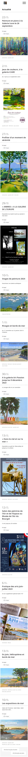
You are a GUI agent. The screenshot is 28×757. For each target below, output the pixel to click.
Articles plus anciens (18, 753)
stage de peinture (6, 314)
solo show (16, 125)
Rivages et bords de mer (13, 325)
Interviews (4, 642)
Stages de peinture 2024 (13, 278)
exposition (4, 57)
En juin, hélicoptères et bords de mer (13, 655)
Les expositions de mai (13, 703)
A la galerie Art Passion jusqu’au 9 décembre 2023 (13, 380)
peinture (11, 125)
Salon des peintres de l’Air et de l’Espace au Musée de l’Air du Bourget (12, 515)
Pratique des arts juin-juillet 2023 (12, 587)
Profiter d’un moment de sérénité (14, 138)
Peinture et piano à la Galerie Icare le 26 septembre (12, 23)
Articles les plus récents (10, 749)
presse (9, 642)
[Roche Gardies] (5, 3)
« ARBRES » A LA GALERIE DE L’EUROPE (14, 208)
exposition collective (7, 427)
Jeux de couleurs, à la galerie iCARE (12, 70)
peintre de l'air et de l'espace (9, 744)
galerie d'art (11, 57)
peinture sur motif (16, 364)
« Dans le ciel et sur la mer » (12, 440)
